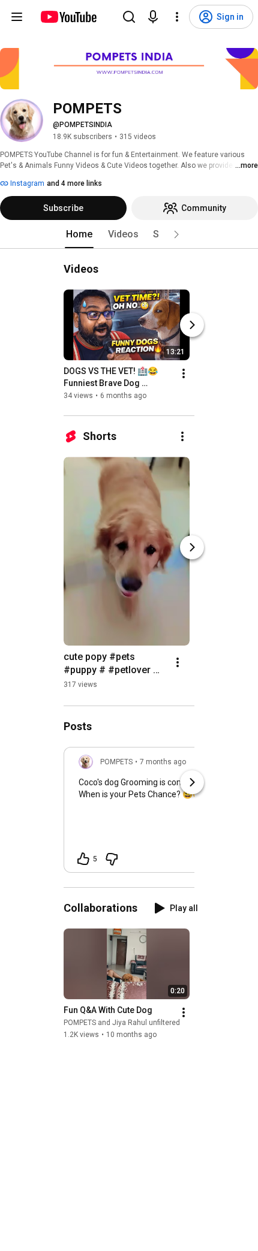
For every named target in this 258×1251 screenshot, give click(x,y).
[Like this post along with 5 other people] (83, 859)
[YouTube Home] (68, 17)
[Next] (192, 325)
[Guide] (17, 17)
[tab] (79, 234)
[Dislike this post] (111, 859)
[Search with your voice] (153, 17)
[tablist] (129, 234)
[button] (176, 234)
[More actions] (184, 373)
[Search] (129, 17)
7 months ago (163, 762)
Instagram (26, 183)
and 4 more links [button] (74, 183)
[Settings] (177, 17)
